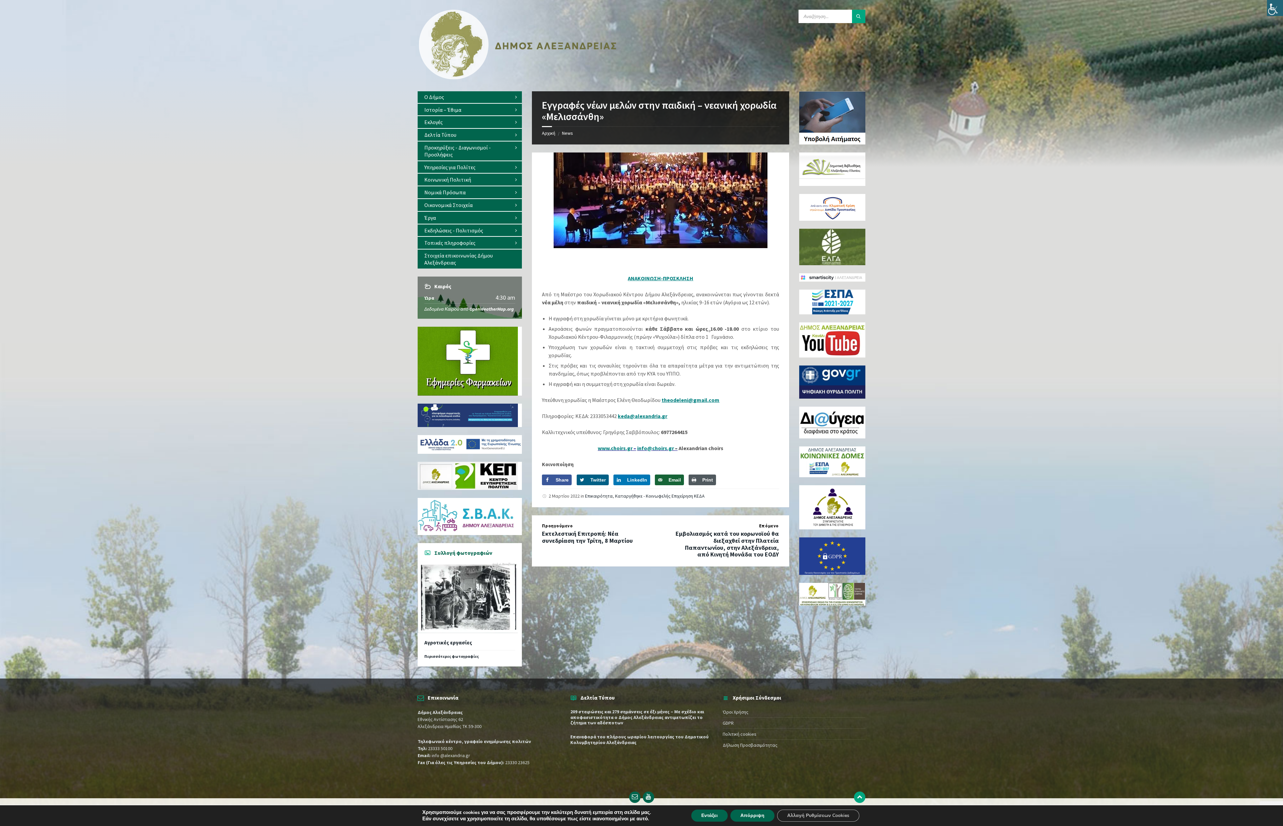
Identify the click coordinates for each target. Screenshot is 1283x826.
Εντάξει (709, 815)
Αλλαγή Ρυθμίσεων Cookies (818, 815)
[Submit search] (858, 16)
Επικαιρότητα (599, 496)
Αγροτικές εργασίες (448, 642)
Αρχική (548, 133)
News (567, 133)
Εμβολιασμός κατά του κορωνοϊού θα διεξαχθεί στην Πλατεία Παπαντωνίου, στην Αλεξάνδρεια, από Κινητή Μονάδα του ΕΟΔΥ (727, 544)
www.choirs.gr (615, 448)
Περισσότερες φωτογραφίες (451, 656)
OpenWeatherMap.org (491, 309)
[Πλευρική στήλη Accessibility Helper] (1275, 8)
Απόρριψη (752, 815)
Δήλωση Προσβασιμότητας (750, 745)
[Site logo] (518, 78)
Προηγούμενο (557, 526)
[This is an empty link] (859, 797)
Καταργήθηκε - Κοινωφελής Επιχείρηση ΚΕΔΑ (660, 496)
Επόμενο (769, 526)
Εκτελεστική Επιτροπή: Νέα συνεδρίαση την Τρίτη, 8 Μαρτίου (587, 537)
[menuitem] (469, 97)
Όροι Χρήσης (735, 712)
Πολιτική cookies (739, 734)
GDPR (728, 723)
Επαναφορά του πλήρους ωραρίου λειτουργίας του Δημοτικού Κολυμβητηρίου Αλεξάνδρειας (639, 739)
